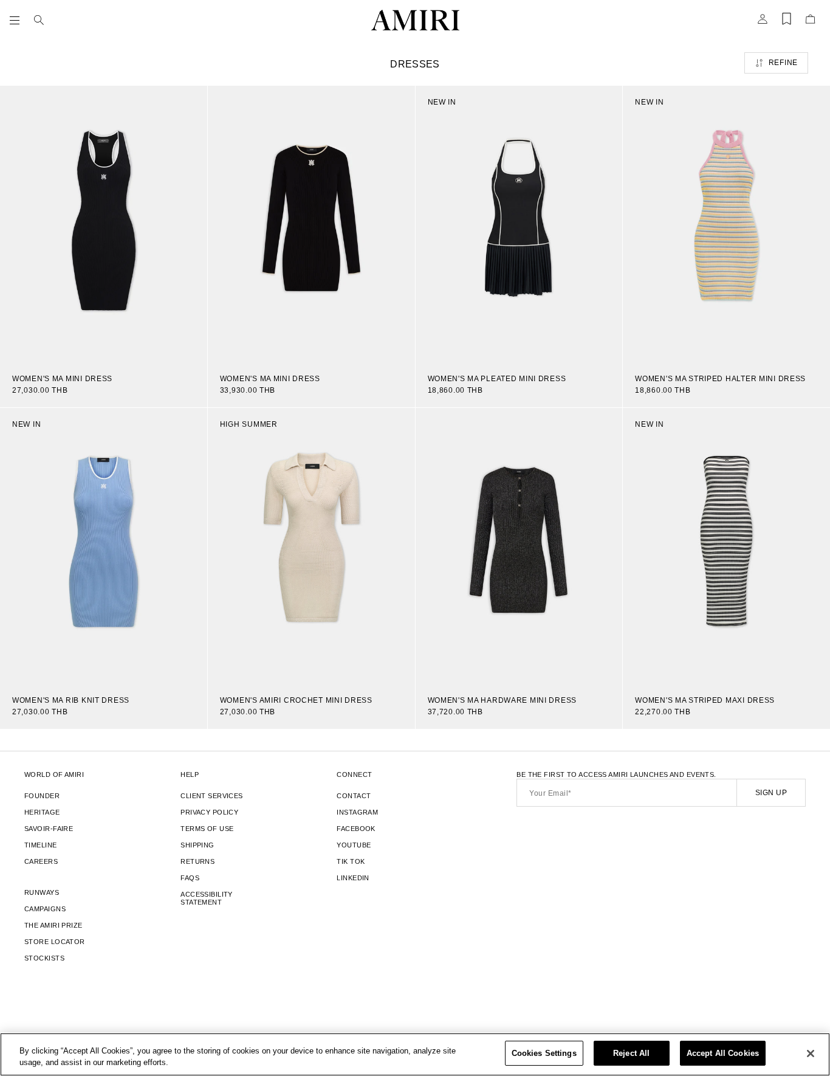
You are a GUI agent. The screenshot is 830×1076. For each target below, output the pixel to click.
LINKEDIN (353, 877)
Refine (783, 62)
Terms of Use (206, 828)
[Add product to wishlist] (189, 103)
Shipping (197, 845)
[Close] (810, 1053)
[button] (17, 20)
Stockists (44, 958)
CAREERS (41, 861)
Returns (197, 861)
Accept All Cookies (723, 1053)
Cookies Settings (544, 1053)
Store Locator (54, 941)
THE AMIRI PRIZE (53, 925)
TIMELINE (40, 845)
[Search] (39, 20)
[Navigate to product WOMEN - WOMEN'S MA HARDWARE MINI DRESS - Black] (519, 546)
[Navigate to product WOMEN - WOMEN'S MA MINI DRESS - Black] (103, 224)
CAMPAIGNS (45, 908)
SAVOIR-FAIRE (48, 828)
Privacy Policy (209, 812)
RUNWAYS (41, 892)
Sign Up (771, 792)
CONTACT (354, 795)
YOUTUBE (354, 845)
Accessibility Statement (206, 898)
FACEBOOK (356, 828)
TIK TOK (351, 861)
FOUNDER (42, 795)
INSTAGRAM (357, 812)
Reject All (631, 1053)
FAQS (189, 877)
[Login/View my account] (762, 22)
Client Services (211, 795)
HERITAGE (42, 812)
